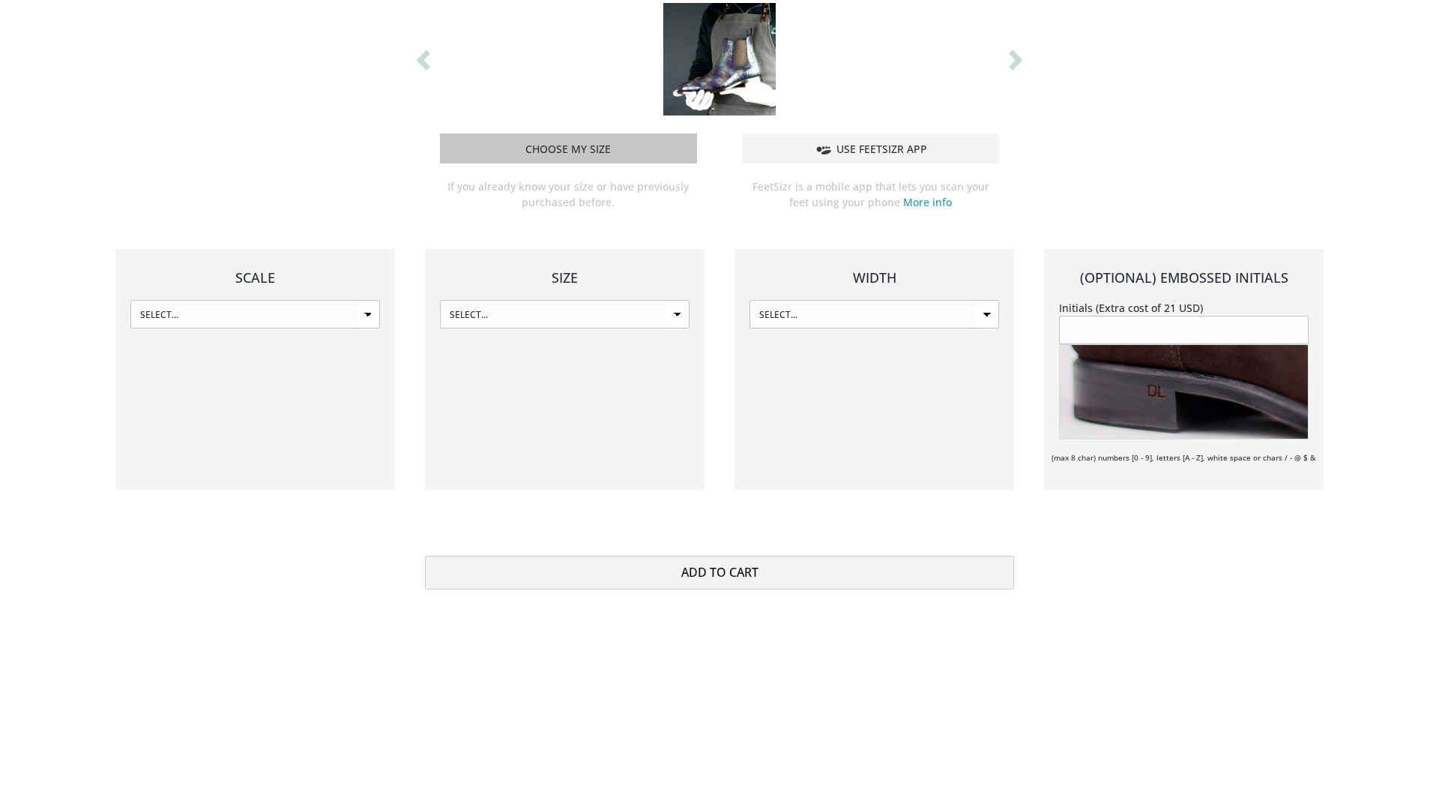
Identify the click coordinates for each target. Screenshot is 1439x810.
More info (927, 202)
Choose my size (568, 149)
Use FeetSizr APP (881, 149)
